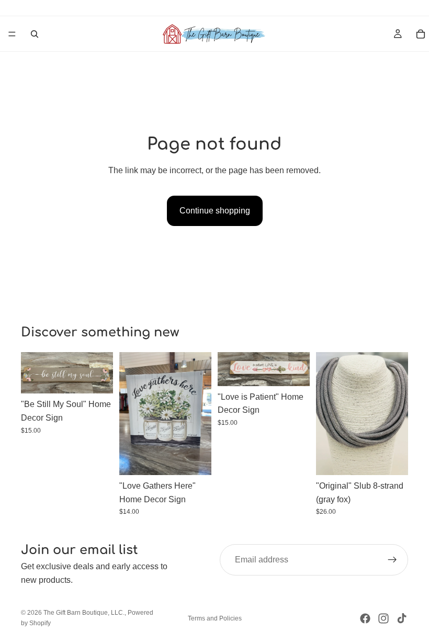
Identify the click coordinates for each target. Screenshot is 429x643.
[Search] (34, 34)
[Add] (96, 377)
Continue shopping (214, 210)
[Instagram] (383, 618)
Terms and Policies (215, 618)
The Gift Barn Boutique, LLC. (84, 612)
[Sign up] (392, 560)
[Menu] (12, 34)
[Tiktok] (402, 618)
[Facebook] (365, 618)
